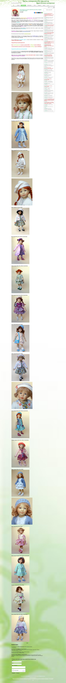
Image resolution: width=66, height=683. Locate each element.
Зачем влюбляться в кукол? (48, 107)
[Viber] (40, 12)
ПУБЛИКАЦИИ (29, 5)
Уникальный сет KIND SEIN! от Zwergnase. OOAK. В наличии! (48, 18)
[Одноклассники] (35, 12)
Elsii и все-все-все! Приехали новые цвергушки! (48, 95)
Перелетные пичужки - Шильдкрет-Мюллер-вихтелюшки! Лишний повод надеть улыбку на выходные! (49, 58)
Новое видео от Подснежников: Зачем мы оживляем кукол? (48, 75)
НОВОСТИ (23, 5)
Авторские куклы (30, 676)
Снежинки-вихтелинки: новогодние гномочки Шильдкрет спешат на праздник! (48, 93)
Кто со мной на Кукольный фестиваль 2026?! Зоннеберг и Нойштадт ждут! (48, 55)
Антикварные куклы (36, 676)
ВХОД (44, 5)
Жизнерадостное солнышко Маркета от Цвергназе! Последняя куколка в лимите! (48, 23)
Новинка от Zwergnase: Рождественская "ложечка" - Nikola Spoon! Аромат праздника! (49, 103)
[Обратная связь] (48, 5)
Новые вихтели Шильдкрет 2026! (47, 79)
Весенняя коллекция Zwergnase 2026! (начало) (48, 51)
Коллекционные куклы (24, 676)
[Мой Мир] (37, 12)
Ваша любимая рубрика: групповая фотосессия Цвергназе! (49, 53)
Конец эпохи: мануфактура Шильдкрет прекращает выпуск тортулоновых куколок (49, 45)
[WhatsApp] (42, 12)
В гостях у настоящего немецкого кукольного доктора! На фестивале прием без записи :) (49, 36)
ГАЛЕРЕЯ (18, 5)
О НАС (35, 5)
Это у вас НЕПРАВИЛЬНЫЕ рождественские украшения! (49, 84)
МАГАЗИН (39, 5)
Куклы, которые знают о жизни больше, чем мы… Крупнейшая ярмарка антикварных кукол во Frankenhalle (49, 27)
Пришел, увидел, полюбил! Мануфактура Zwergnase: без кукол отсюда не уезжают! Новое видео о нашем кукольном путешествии (49, 39)
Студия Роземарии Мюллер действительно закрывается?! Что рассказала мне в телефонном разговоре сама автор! (49, 15)
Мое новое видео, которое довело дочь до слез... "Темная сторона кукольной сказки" (49, 70)
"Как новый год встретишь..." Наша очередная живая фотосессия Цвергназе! (48, 82)
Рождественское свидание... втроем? (48, 88)
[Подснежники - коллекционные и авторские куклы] (16, 3)
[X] (38, 12)
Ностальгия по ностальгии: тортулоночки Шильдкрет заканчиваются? (48, 109)
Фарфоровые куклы (42, 676)
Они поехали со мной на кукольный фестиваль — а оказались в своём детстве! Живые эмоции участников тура (49, 42)
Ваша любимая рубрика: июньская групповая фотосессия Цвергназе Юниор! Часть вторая (49, 31)
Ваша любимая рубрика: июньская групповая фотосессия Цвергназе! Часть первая (49, 33)
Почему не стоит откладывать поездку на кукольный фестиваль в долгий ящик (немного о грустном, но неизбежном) (49, 48)
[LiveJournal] (39, 12)
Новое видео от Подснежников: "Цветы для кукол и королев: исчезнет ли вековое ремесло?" (49, 65)
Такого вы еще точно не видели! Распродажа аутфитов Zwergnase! (49, 21)
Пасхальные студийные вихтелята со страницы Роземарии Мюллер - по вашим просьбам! (49, 61)
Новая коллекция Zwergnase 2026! (48, 86)
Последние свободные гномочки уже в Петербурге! (49, 97)
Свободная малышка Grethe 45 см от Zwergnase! (48, 77)
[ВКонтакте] (34, 12)
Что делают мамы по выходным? (48, 105)
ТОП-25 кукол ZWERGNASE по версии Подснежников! (47, 73)
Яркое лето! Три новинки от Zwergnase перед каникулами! (49, 25)
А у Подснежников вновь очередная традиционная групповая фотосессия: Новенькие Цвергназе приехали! (49, 100)
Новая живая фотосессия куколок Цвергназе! (48, 68)
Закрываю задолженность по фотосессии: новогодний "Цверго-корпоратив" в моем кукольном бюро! (49, 90)
